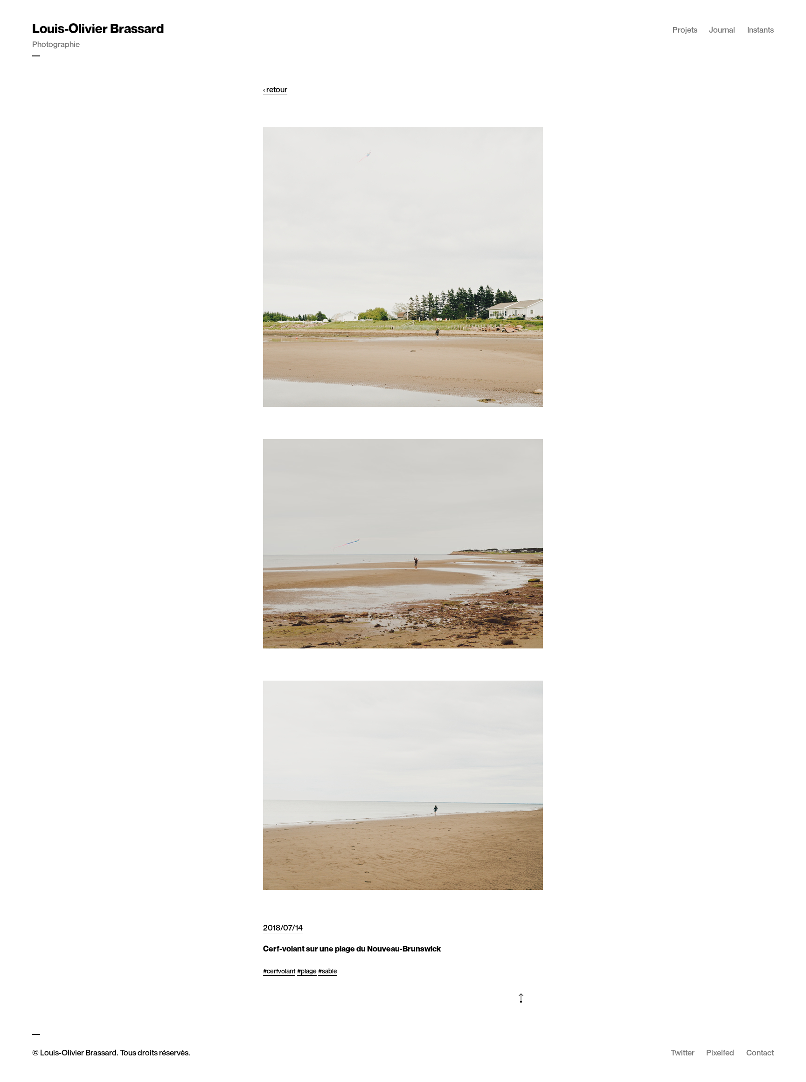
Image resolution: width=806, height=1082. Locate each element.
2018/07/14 (283, 927)
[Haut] (520, 1000)
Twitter (683, 1052)
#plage (307, 971)
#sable (327, 971)
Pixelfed (720, 1052)
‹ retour (275, 89)
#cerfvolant (279, 971)
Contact (760, 1052)
